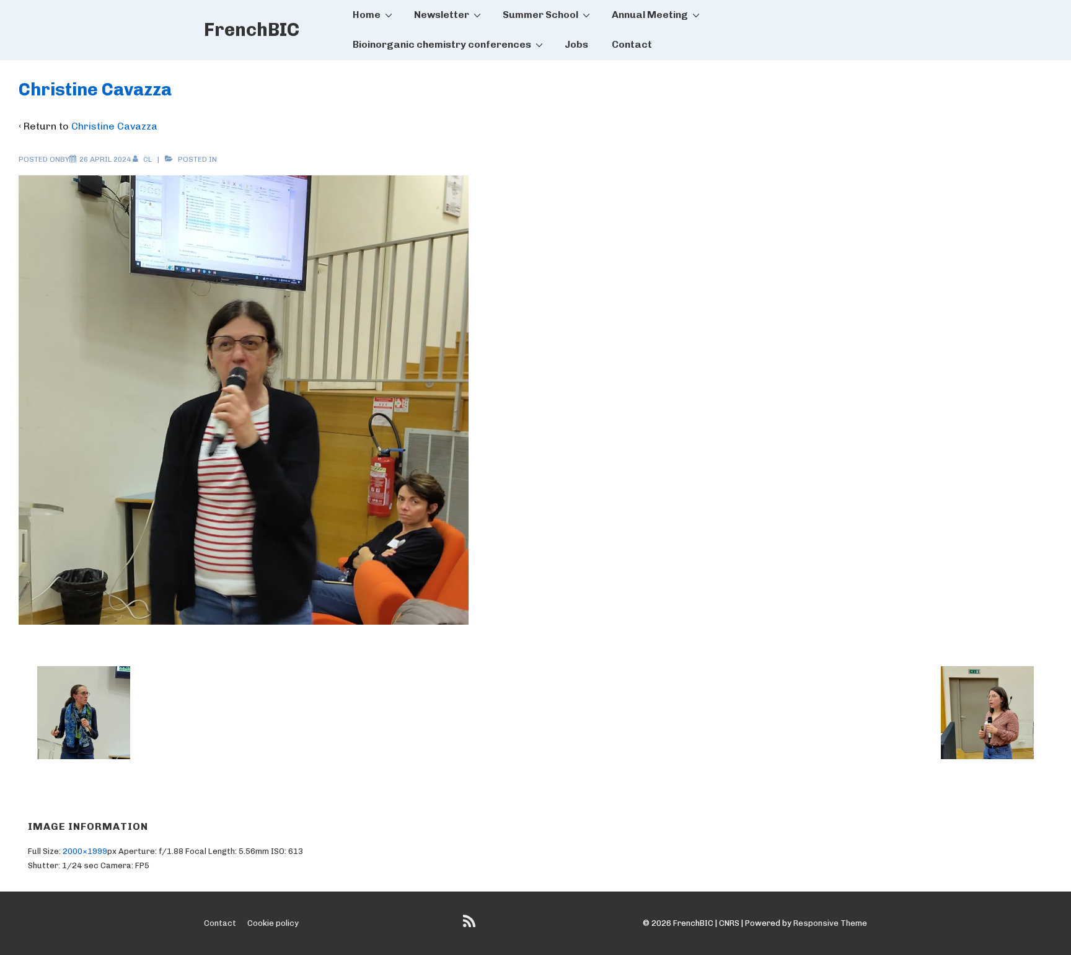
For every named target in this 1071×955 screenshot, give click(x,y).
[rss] (470, 925)
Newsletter (441, 14)
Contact (632, 44)
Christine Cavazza (114, 126)
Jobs (576, 44)
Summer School (540, 14)
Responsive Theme (830, 923)
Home (367, 14)
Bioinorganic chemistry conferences (442, 44)
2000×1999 (85, 851)
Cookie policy (273, 923)
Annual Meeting (650, 14)
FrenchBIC (251, 30)
